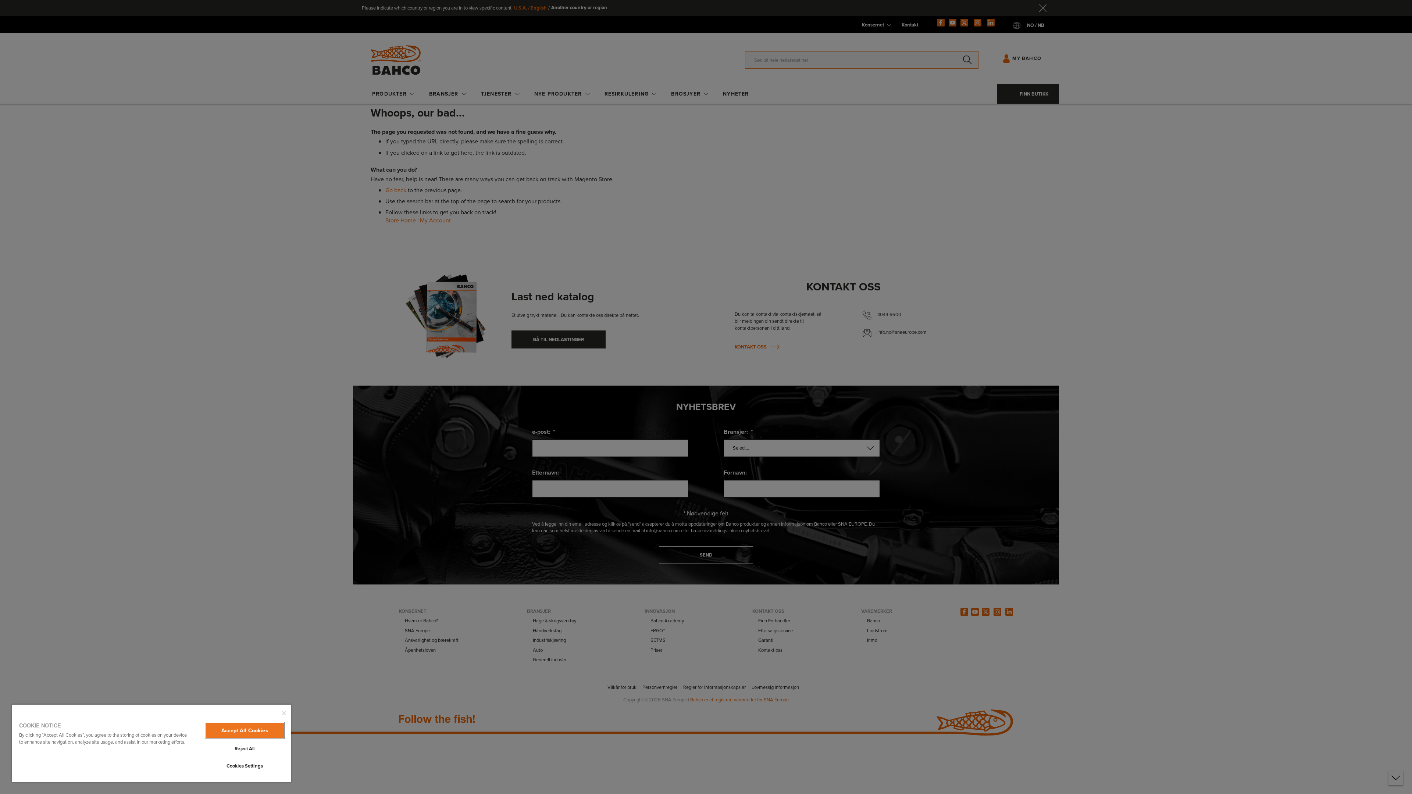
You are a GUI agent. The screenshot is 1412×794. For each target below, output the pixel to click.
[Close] (284, 713)
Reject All (244, 748)
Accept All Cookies (244, 730)
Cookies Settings (245, 765)
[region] (151, 743)
